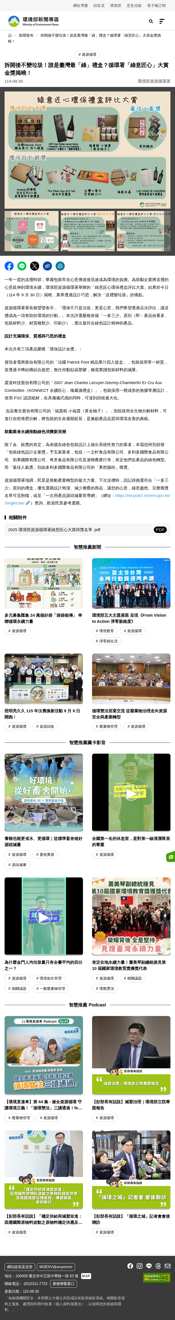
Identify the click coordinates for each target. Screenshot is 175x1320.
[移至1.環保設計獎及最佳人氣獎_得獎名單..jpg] (87, 150)
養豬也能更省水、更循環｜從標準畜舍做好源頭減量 (43, 841)
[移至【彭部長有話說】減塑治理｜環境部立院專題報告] (131, 1069)
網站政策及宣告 (20, 1267)
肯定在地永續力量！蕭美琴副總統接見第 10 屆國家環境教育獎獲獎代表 (129, 965)
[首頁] (10, 35)
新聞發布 (26, 35)
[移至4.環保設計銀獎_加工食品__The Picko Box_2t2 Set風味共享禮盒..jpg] (144, 231)
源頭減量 (19, 865)
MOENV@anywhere (55, 1267)
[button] (131, 792)
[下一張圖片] (167, 231)
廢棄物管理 (108, 726)
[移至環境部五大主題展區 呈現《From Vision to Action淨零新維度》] (131, 602)
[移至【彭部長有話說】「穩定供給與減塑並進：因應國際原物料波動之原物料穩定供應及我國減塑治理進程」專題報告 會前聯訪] (44, 1184)
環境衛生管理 (51, 978)
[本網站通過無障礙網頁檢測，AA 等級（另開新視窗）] (156, 1277)
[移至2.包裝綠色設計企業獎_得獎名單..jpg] (32, 231)
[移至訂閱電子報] (170, 856)
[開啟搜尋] (151, 21)
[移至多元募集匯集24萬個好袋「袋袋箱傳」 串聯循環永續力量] (44, 602)
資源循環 (19, 631)
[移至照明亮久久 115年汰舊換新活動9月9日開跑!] (44, 693)
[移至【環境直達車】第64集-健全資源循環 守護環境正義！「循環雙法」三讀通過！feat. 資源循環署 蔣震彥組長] (44, 1069)
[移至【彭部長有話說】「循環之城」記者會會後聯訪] (131, 1184)
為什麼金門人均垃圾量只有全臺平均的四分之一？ (43, 965)
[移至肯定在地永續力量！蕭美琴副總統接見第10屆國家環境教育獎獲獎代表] (131, 916)
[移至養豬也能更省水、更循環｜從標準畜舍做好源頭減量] (44, 793)
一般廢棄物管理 (52, 989)
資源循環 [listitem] (89, 54)
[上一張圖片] (8, 231)
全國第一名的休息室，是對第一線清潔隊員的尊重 (131, 841)
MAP (86, 1276)
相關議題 (19, 989)
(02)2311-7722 (35, 1284)
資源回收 (47, 726)
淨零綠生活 (108, 641)
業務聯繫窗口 (64, 1284)
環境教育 (106, 631)
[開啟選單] (162, 21)
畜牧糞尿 (47, 854)
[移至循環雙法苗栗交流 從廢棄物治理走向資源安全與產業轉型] (131, 693)
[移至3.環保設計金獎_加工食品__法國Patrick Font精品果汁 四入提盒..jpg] (88, 231)
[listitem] (130, 1266)
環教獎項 (106, 989)
